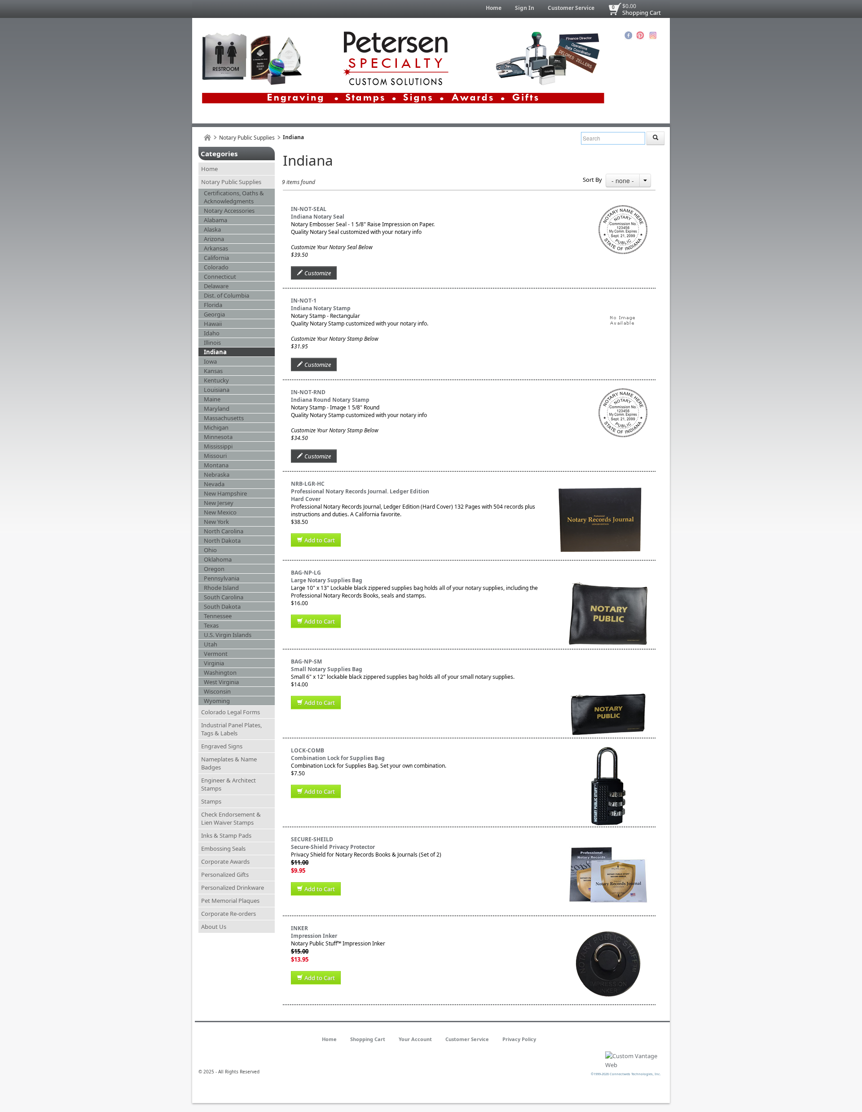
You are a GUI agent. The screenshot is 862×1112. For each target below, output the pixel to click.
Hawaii (213, 324)
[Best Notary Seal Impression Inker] (608, 928)
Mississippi (218, 446)
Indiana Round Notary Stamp (330, 400)
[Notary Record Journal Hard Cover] (600, 484)
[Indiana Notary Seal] (622, 209)
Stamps (211, 801)
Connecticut (220, 277)
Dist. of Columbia (226, 295)
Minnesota (218, 437)
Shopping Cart (641, 13)
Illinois (212, 342)
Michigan (216, 427)
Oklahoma (218, 559)
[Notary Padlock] (608, 750)
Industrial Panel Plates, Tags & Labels (231, 729)
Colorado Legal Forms (230, 712)
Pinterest (640, 35)
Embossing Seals (223, 848)
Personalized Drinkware (232, 887)
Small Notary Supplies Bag (326, 669)
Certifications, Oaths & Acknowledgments (234, 197)
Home (493, 8)
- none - (622, 180)
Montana (216, 465)
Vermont (216, 654)
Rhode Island (221, 588)
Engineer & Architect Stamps (228, 784)
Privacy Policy (519, 1039)
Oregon (214, 569)
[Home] (207, 137)
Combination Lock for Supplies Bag (338, 758)
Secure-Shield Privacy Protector (333, 847)
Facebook (628, 35)
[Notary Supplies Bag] (608, 661)
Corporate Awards (225, 861)
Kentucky (216, 380)
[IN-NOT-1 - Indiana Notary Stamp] (622, 300)
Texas (211, 625)
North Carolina (223, 531)
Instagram (652, 35)
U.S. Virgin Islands (227, 635)
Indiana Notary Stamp (321, 308)
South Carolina (223, 597)
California (216, 258)
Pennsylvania (221, 578)
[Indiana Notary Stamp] (622, 392)
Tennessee (218, 616)
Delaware (216, 286)
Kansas (213, 371)
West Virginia (221, 682)
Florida (213, 305)
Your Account (415, 1039)
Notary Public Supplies (247, 137)
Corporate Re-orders (228, 914)
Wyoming (217, 701)
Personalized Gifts (225, 874)
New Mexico (220, 512)
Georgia (214, 314)
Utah (210, 644)
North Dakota (222, 540)
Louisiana (216, 390)
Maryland (216, 408)
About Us (213, 927)
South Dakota (222, 606)
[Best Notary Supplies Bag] (608, 572)
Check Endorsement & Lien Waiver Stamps (231, 818)
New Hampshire (225, 493)
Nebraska (216, 474)
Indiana (215, 352)
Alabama (215, 220)
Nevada (214, 484)
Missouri (215, 456)
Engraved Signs (221, 746)
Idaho (212, 333)
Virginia (214, 663)
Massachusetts (224, 418)
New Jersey (218, 503)
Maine (212, 399)
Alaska (212, 229)
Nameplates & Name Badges (229, 763)
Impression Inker (314, 936)
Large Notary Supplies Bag (326, 580)
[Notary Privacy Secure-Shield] (608, 839)
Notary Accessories (229, 211)
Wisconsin (217, 691)
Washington (220, 672)
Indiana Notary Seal (317, 216)
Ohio (210, 550)
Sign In (524, 8)
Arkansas (216, 248)
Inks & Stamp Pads (226, 835)
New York (216, 522)
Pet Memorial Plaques (230, 901)
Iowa (210, 361)
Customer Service (571, 8)
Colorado (216, 267)
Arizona (214, 239)
